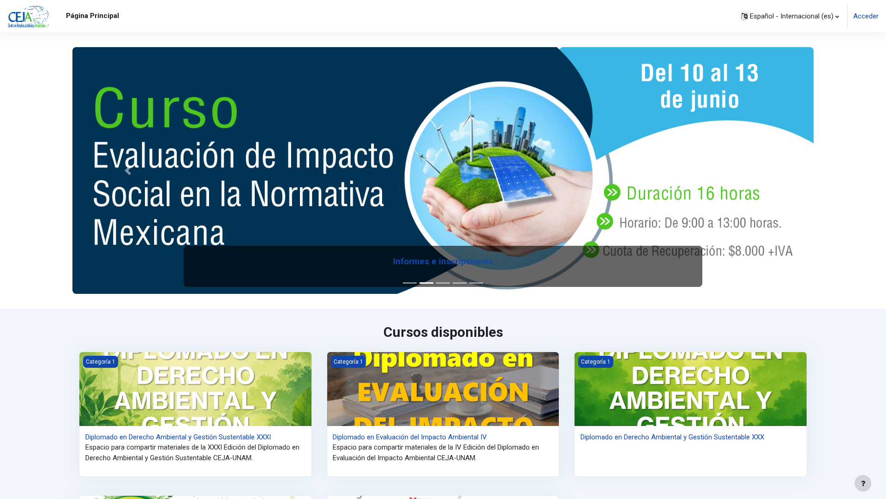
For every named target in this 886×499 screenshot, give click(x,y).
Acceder (866, 16)
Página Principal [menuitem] (92, 16)
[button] (790, 16)
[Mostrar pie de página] (863, 483)
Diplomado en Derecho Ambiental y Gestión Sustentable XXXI (178, 437)
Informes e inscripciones (443, 261)
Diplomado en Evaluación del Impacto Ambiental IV (410, 437)
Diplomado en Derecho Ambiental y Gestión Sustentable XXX (672, 437)
